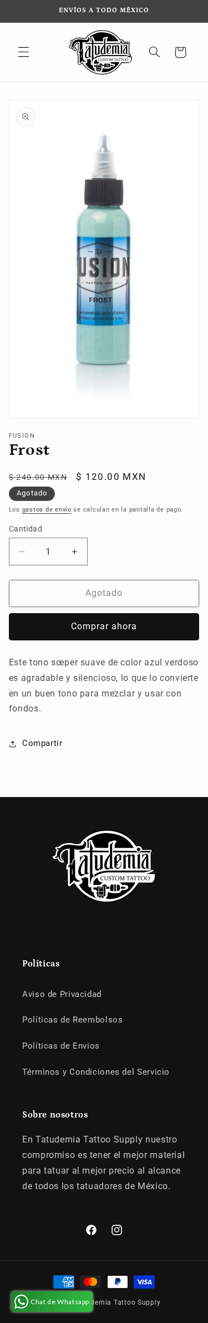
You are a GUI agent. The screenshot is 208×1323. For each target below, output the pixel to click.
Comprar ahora (104, 626)
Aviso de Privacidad (62, 994)
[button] (23, 52)
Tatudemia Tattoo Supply (117, 1302)
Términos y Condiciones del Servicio (96, 1072)
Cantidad (25, 528)
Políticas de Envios (61, 1046)
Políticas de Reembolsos (72, 1020)
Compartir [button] (42, 743)
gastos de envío (47, 509)
